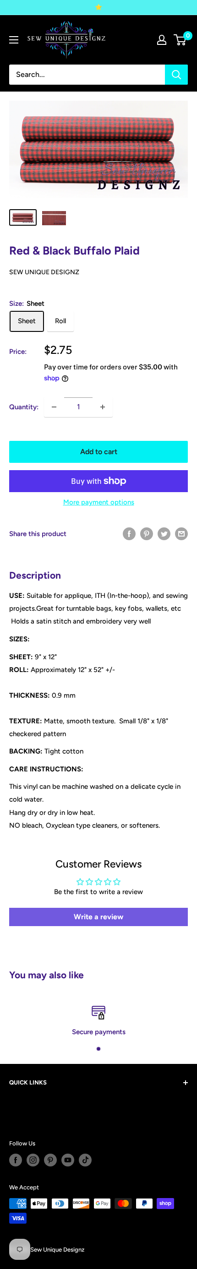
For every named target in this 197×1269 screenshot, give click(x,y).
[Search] (176, 75)
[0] (180, 39)
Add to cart (98, 451)
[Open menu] (13, 39)
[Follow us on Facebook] (15, 1160)
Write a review (98, 916)
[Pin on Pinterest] (146, 533)
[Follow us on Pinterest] (50, 1160)
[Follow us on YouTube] (67, 1160)
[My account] (161, 40)
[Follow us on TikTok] (85, 1160)
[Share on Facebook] (129, 533)
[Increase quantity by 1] (102, 407)
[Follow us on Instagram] (33, 1160)
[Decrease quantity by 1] (54, 407)
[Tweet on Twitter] (164, 533)
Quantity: (23, 407)
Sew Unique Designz (44, 272)
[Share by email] (181, 533)
